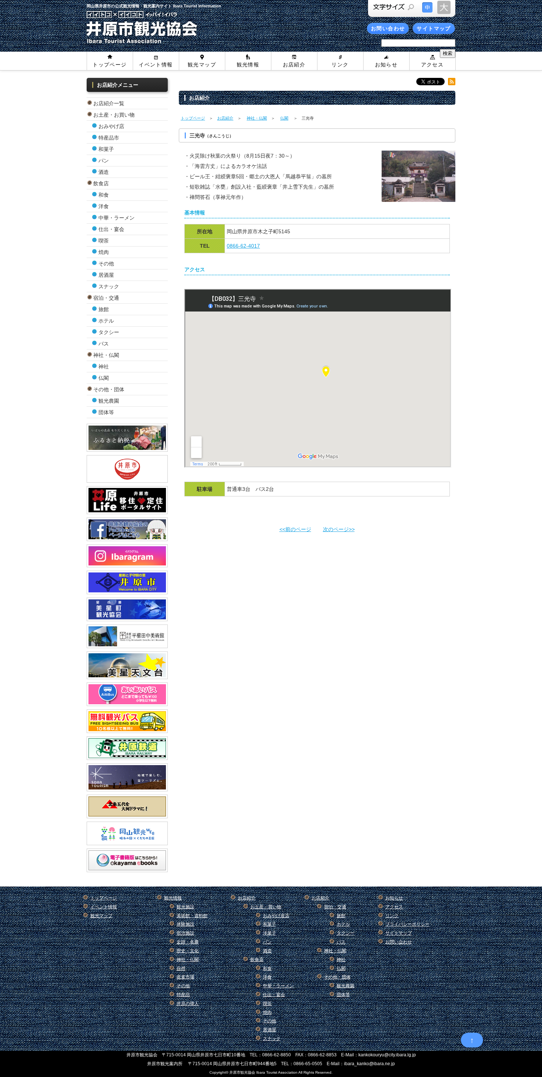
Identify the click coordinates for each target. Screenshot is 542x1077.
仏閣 (103, 378)
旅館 (103, 309)
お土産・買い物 (265, 906)
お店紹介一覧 (108, 103)
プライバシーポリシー (407, 924)
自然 (181, 968)
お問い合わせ (388, 28)
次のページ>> (339, 529)
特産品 (183, 994)
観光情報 (248, 65)
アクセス (432, 65)
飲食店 (101, 183)
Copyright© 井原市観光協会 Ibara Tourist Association (253, 1072)
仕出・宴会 (111, 229)
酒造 (103, 172)
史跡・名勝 (188, 941)
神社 (103, 366)
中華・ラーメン (116, 218)
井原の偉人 (188, 1003)
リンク (339, 65)
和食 (103, 195)
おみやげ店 (111, 126)
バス (103, 344)
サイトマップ (434, 28)
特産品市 (108, 138)
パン (103, 161)
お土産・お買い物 (114, 115)
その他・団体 (108, 389)
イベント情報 (156, 65)
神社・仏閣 (257, 118)
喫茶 (103, 241)
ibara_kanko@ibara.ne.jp (369, 1063)
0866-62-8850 (276, 1054)
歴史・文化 (188, 950)
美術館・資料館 (192, 915)
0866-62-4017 (243, 246)
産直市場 (185, 977)
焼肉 (103, 252)
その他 (106, 263)
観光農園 (108, 401)
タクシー (108, 332)
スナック (108, 286)
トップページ (109, 65)
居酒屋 (106, 275)
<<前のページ (295, 529)
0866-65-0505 (307, 1063)
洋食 (103, 206)
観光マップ (202, 65)
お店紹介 (294, 65)
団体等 (106, 412)
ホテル (106, 321)
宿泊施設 (185, 933)
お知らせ (386, 65)
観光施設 (185, 906)
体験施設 (185, 924)
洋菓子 (269, 933)
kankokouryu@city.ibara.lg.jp (387, 1054)
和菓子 (106, 149)
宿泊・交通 (106, 298)
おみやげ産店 (276, 915)
